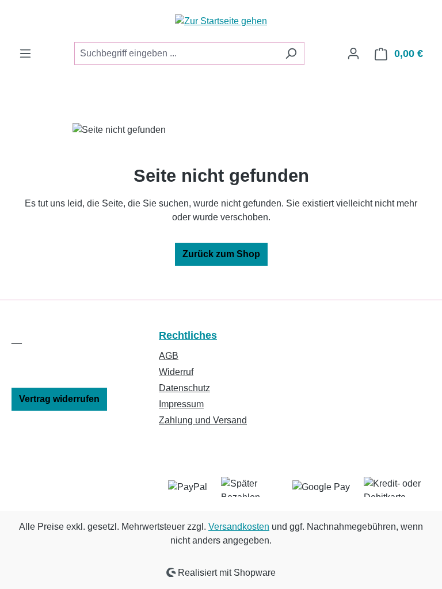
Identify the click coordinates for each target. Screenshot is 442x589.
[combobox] (176, 53)
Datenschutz (184, 388)
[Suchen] (290, 53)
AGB (168, 356)
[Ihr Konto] (353, 53)
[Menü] (25, 53)
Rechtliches (188, 335)
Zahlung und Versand (203, 420)
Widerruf (176, 372)
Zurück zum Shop (221, 254)
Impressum (181, 404)
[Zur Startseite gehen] (221, 21)
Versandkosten (238, 526)
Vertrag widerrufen (59, 399)
